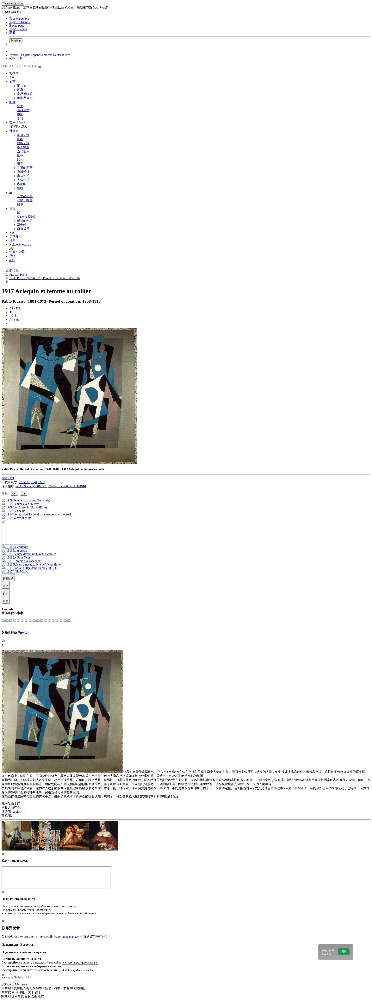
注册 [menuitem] (19, 58)
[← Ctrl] (16, 518)
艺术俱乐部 (18, 124)
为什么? (23, 632)
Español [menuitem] (36, 54)
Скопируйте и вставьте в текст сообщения (29, 970)
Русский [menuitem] (14, 54)
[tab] (14, 308)
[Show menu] (26, 4)
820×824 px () (32, 482)
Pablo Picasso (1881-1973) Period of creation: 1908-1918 (51, 486)
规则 (7, 996)
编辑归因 (8, 478)
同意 (343, 951)
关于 (31, 992)
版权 (41, 996)
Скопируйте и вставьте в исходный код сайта (31, 962)
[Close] (39, 67)
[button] (19, 18)
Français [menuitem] (47, 54)
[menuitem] (68, 54)
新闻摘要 (16, 40)
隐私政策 (31, 996)
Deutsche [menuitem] (58, 54)
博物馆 (14, 75)
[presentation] (189, 323)
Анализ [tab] (14, 319)
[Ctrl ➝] (15, 547)
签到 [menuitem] (12, 58)
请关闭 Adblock (12, 811)
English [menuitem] (25, 54)
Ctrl (14, 493)
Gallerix (19, 977)
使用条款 (18, 996)
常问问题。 (20, 992)
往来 (38, 992)
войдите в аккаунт (70, 936)
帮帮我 (7, 992)
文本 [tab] (13, 315)
